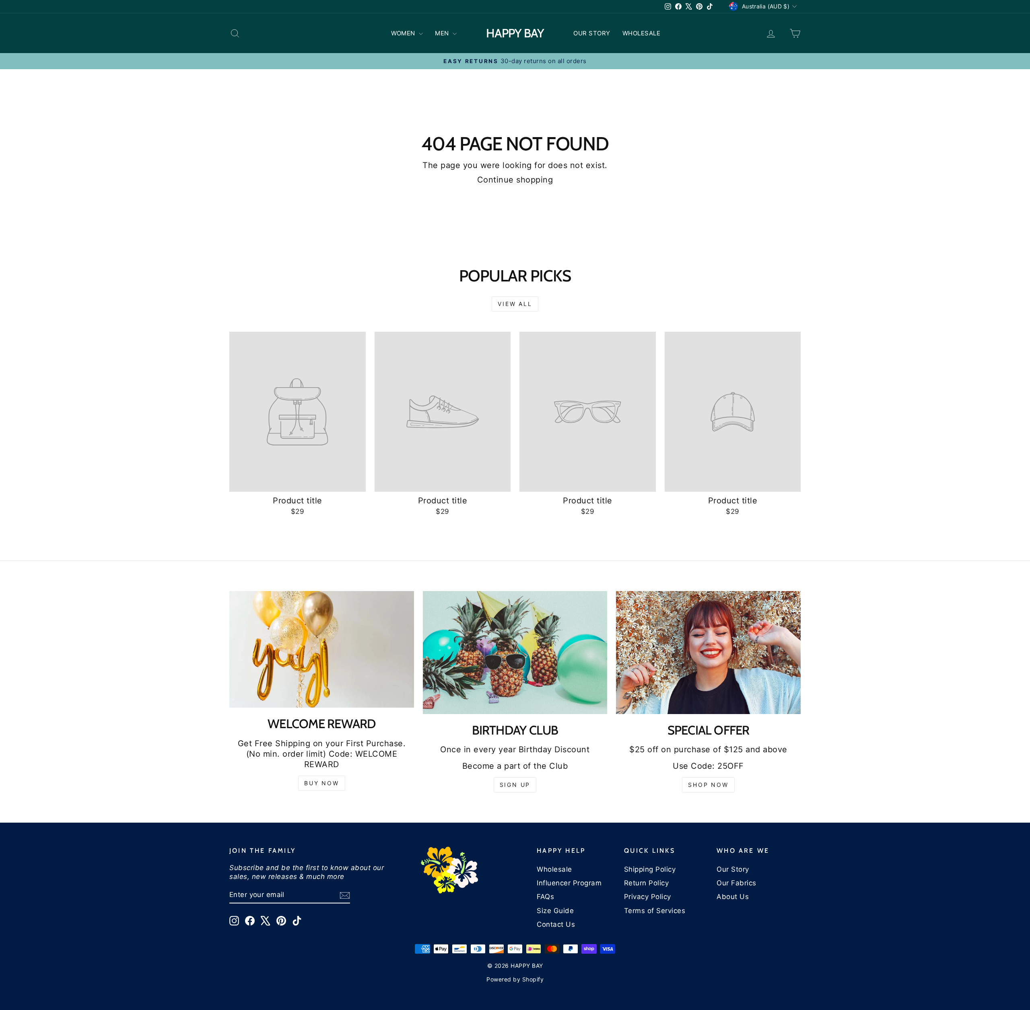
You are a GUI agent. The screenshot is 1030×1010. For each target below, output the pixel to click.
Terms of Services (655, 911)
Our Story (733, 869)
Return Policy (646, 883)
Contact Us (556, 924)
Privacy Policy (647, 897)
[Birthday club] (515, 652)
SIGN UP (515, 784)
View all (515, 303)
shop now (708, 784)
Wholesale (554, 869)
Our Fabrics (736, 883)
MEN (443, 33)
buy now (321, 783)
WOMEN (404, 33)
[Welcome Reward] (321, 649)
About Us (733, 897)
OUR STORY (591, 33)
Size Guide (555, 911)
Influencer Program (569, 883)
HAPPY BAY (515, 33)
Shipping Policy (650, 869)
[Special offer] (708, 652)
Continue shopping (515, 180)
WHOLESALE (641, 33)
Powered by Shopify (515, 979)
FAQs (545, 897)
